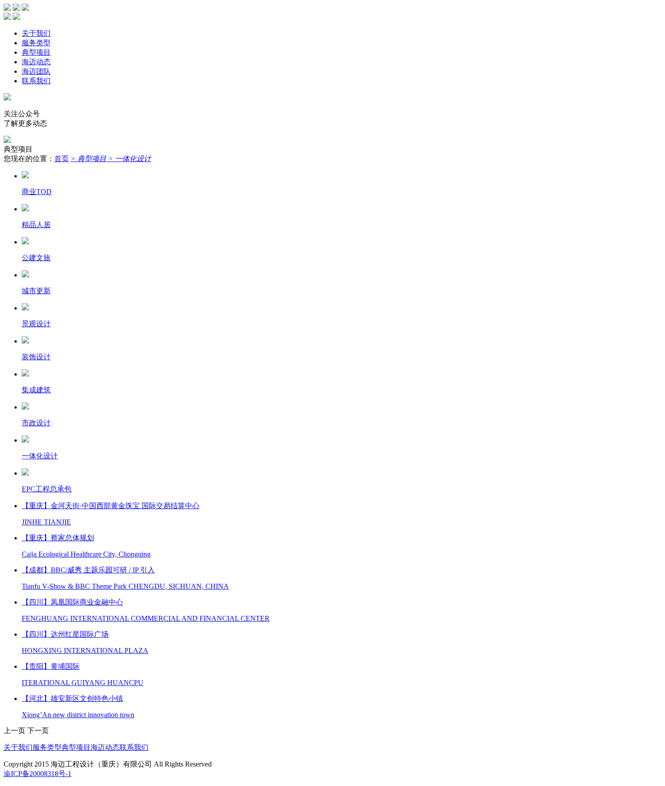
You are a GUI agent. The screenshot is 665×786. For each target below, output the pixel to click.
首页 (61, 158)
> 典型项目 (89, 158)
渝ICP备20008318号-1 (37, 773)
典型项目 (36, 52)
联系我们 (36, 81)
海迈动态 (36, 62)
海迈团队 (36, 71)
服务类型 (36, 43)
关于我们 (36, 33)
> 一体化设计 (129, 158)
